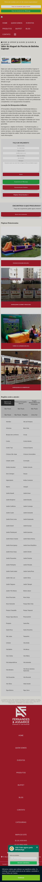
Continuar (21, 877)
